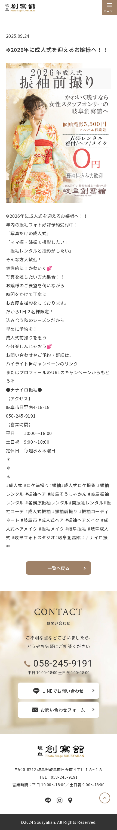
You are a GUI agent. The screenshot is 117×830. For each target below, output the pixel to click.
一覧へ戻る (58, 568)
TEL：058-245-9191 (58, 777)
